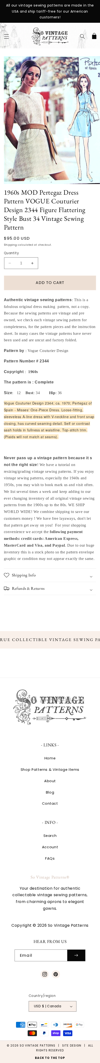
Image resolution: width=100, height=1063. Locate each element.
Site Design (71, 1046)
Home (50, 758)
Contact (50, 803)
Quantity (11, 253)
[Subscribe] (76, 955)
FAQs (50, 858)
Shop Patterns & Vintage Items (50, 769)
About (50, 781)
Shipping (10, 245)
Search (50, 835)
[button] (6, 36)
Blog (50, 792)
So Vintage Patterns (37, 1046)
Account (50, 847)
